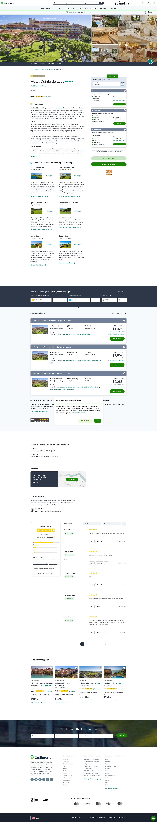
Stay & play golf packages (91, 766)
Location (51, 63)
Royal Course (95, 387)
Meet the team (67, 775)
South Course (76, 334)
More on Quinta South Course (68, 196)
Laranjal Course (67, 334)
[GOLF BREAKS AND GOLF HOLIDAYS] (7, 3)
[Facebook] (32, 779)
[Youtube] (51, 779)
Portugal (43, 69)
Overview (34, 63)
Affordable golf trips (90, 771)
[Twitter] (47, 779)
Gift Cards (93, 8)
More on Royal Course (38, 265)
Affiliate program (68, 778)
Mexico (107, 764)
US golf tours (88, 768)
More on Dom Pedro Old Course (69, 227)
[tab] (34, 64)
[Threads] (43, 779)
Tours (86, 8)
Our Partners (66, 780)
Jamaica (107, 768)
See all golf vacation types (92, 779)
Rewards (113, 8)
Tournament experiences (91, 759)
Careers (65, 773)
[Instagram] (36, 779)
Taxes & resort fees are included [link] (119, 100)
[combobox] (41, 300)
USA (106, 759)
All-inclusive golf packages (91, 761)
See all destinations (111, 788)
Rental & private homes (91, 773)
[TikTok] (40, 779)
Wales (107, 780)
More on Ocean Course (66, 263)
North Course (86, 334)
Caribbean (108, 761)
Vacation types (69, 8)
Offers (79, 8)
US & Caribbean (46, 8)
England (107, 778)
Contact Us (66, 761)
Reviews (59, 63)
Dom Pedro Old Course (66, 389)
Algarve (51, 69)
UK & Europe (57, 8)
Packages (42, 63)
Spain (107, 782)
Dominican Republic (111, 766)
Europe (37, 69)
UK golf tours (88, 764)
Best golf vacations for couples (93, 775)
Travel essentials (68, 764)
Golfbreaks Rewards (68, 771)
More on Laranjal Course (38, 196)
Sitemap (65, 785)
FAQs (64, 766)
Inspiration (104, 8)
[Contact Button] (153, 818)
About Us (65, 759)
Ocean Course (54, 389)
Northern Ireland (110, 775)
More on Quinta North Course (40, 230)
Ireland (107, 773)
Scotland (107, 771)
